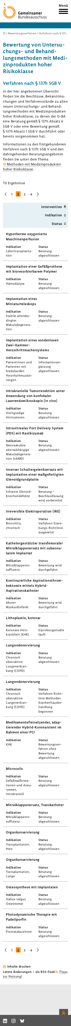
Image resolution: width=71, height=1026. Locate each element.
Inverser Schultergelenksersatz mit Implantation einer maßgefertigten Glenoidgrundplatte (35, 474)
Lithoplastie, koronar (23, 618)
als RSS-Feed (45, 972)
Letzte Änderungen (17, 972)
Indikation (53, 215)
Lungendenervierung (23, 645)
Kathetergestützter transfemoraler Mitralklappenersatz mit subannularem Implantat (34, 548)
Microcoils (14, 768)
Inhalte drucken (19, 966)
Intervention (51, 207)
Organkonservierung (23, 832)
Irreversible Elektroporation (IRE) (33, 511)
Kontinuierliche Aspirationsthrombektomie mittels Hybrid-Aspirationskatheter (34, 585)
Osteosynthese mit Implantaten (32, 887)
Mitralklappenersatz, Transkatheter (35, 805)
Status (57, 223)
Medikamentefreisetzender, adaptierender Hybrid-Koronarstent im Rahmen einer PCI (34, 727)
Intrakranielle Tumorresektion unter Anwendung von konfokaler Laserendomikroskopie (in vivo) (35, 396)
